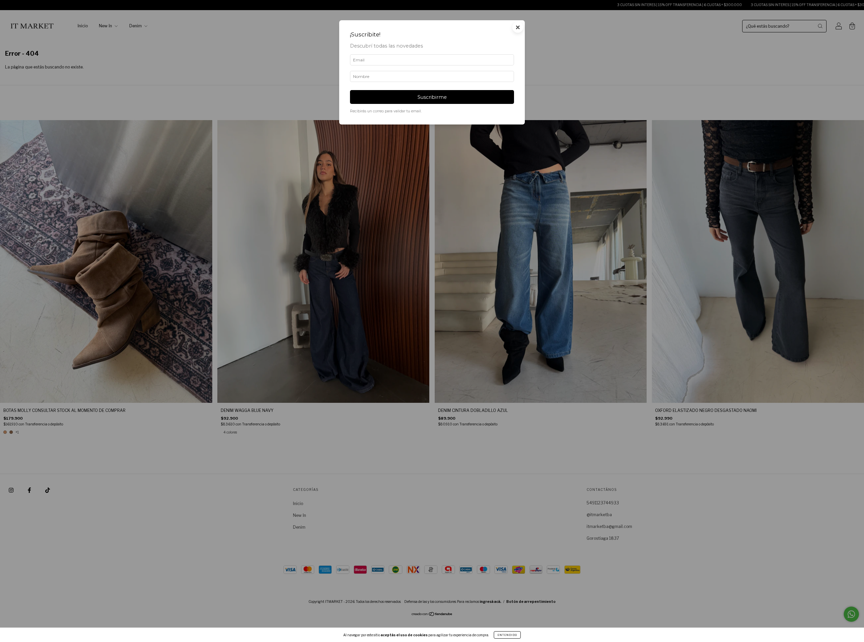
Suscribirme (432, 97)
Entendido (507, 635)
